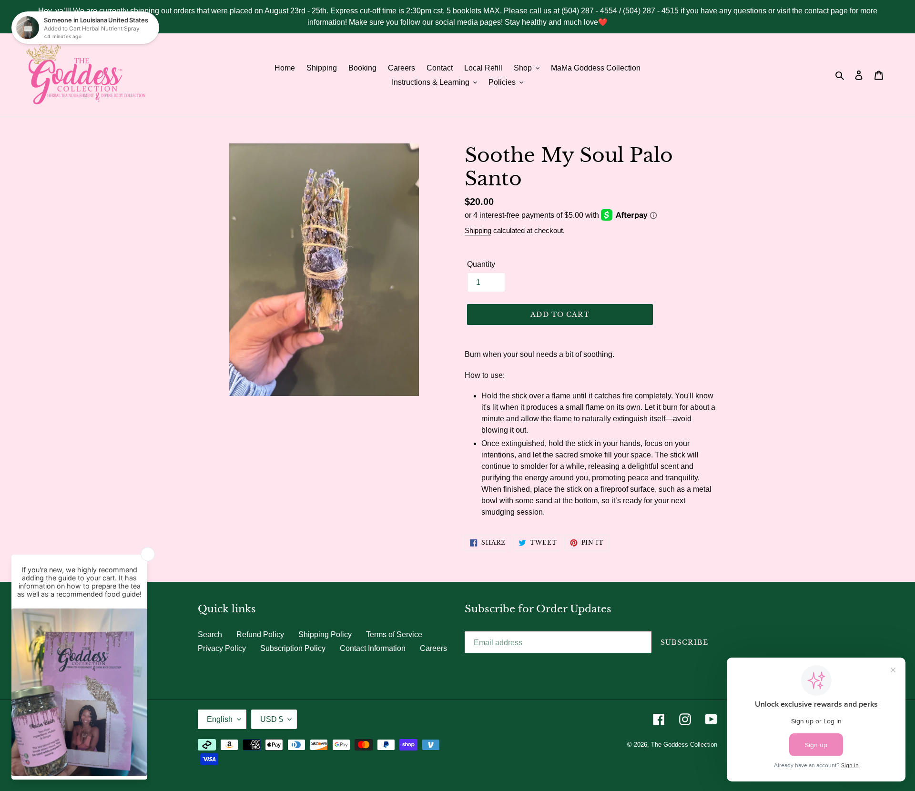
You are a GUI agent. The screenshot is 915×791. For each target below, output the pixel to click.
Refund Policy (260, 634)
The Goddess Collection (684, 744)
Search (210, 634)
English (220, 719)
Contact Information (373, 648)
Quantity (481, 264)
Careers (433, 648)
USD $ (271, 719)
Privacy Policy (222, 648)
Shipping (478, 230)
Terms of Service (394, 634)
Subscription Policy (292, 648)
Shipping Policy (325, 634)
